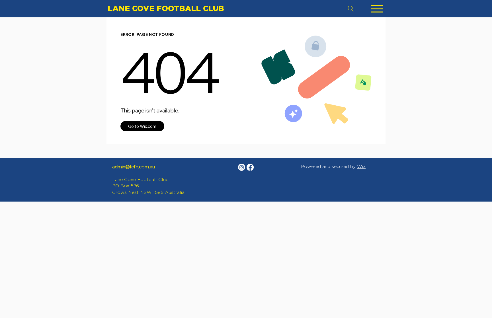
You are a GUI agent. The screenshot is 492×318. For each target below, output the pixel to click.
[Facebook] (250, 167)
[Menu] (377, 8)
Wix (361, 166)
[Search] (351, 9)
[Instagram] (241, 167)
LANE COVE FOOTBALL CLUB (166, 8)
